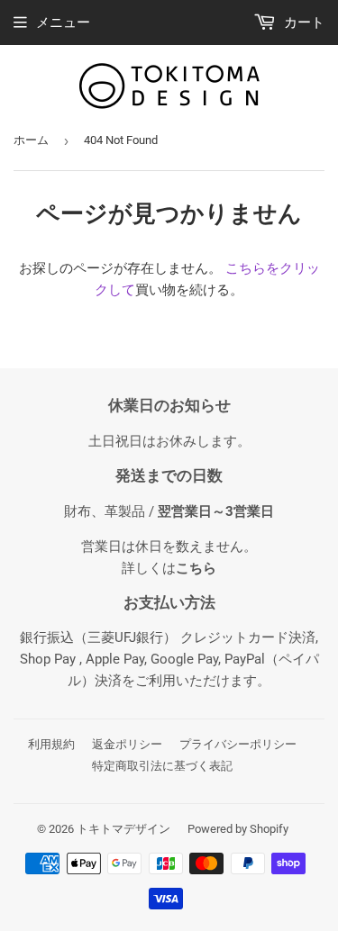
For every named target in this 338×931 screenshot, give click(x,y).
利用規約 (51, 744)
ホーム (31, 140)
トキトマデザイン (123, 829)
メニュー (63, 22)
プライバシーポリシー (238, 744)
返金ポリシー (127, 744)
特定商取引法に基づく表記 (162, 766)
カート (302, 22)
